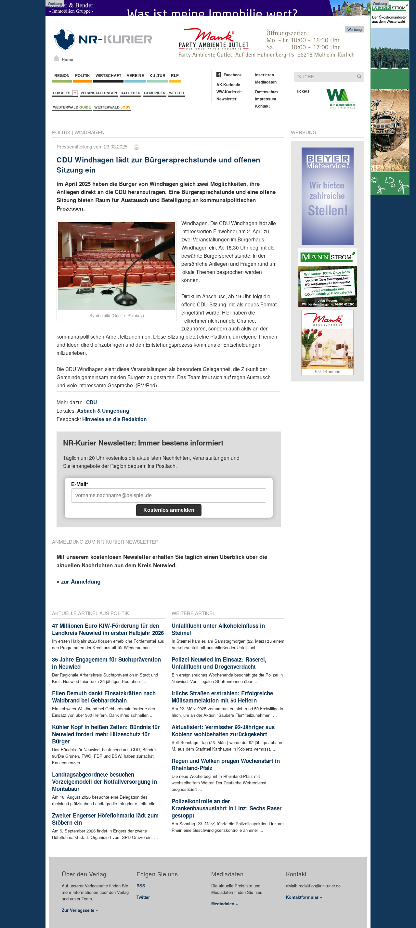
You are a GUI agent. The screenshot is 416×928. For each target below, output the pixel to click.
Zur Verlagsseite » (80, 910)
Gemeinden (154, 92)
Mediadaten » (224, 903)
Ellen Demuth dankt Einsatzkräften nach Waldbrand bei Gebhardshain (104, 696)
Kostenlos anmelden (168, 510)
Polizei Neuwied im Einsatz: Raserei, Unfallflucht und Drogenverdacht (219, 662)
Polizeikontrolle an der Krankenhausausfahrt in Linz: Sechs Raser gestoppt (227, 808)
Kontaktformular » (304, 897)
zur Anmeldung (80, 581)
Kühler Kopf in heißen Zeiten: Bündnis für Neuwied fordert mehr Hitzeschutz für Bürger (106, 734)
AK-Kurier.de (228, 84)
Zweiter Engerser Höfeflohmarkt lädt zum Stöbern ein (105, 818)
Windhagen (89, 132)
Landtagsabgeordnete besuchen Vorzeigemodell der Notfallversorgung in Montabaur (104, 781)
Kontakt (262, 106)
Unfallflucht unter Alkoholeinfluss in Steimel (218, 629)
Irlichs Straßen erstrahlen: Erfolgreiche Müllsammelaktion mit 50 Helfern (222, 696)
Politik (82, 75)
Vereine (135, 75)
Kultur (157, 75)
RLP (175, 75)
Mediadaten (266, 82)
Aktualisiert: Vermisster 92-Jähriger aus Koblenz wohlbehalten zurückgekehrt (223, 730)
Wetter (176, 92)
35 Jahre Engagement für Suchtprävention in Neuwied (106, 662)
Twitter (143, 897)
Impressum (265, 99)
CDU (91, 402)
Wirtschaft (108, 75)
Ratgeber (130, 92)
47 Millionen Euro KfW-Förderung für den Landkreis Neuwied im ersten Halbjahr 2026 (108, 629)
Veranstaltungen (99, 92)
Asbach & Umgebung (103, 410)
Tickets (303, 91)
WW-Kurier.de (229, 92)
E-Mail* (79, 484)
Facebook (233, 75)
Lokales (62, 92)
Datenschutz (267, 92)
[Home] (56, 58)
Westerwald (72, 107)
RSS (140, 886)
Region (62, 75)
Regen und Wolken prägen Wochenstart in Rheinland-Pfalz (226, 764)
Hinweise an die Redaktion (114, 419)
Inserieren (264, 75)
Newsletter (226, 99)
